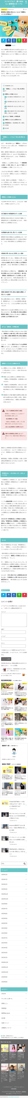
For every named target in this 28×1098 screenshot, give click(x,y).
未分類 (3, 1018)
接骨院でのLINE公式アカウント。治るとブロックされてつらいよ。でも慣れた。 (4, 1076)
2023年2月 (4, 889)
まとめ (6, 128)
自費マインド (5, 1023)
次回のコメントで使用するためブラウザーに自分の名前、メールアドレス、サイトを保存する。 (14, 652)
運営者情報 (13, 1088)
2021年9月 (4, 928)
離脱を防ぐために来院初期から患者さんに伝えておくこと (12, 1056)
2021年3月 (4, 947)
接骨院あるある (4, 9)
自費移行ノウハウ (6, 1027)
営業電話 (3, 1008)
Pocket (13, 45)
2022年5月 (4, 918)
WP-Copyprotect (15, 1096)
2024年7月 (4, 879)
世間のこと (4, 1003)
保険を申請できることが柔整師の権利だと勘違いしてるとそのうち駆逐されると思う (12, 1076)
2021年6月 (4, 942)
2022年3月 (4, 923)
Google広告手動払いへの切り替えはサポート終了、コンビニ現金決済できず (4, 1056)
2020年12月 (4, 962)
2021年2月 (4, 952)
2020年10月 (4, 972)
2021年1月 (4, 957)
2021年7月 (4, 938)
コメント (3, 611)
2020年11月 (4, 967)
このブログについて (8, 1087)
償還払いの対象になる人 (10, 94)
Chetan (9, 1096)
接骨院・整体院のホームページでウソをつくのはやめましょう (21, 1075)
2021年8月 (4, 933)
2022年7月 (4, 908)
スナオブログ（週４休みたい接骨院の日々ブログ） (14, 3)
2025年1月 (4, 874)
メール (3, 636)
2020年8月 (4, 981)
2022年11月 (4, 894)
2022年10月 (4, 899)
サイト (3, 643)
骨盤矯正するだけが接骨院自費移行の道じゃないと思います (21, 1056)
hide (12, 85)
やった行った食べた (7, 998)
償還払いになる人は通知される (12, 119)
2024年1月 (4, 884)
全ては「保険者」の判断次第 (11, 116)
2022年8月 (4, 903)
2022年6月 (4, 913)
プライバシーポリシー (19, 1087)
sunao (14, 756)
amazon (3, 993)
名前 (2, 629)
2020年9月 (4, 977)
